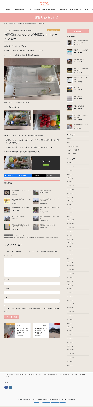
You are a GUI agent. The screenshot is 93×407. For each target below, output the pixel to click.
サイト (6, 297)
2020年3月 (70, 338)
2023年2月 (70, 212)
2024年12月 (70, 166)
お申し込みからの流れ (50, 374)
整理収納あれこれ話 (53, 30)
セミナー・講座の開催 (78, 374)
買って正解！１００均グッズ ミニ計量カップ (23, 331)
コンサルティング (64, 374)
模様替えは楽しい (79, 59)
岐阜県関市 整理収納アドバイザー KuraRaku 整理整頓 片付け (29, 237)
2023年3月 (70, 208)
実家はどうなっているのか (47, 225)
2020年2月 (70, 342)
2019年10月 (70, 353)
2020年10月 (70, 311)
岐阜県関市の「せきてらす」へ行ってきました (41, 331)
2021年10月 (70, 273)
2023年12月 (70, 185)
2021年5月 (70, 285)
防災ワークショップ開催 (81, 50)
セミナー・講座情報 (73, 150)
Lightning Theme (46, 402)
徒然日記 (69, 142)
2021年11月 (70, 269)
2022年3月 (70, 254)
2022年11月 (70, 224)
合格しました (78, 96)
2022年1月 (70, 262)
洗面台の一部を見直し (46, 190)
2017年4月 (70, 361)
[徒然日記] (54, 327)
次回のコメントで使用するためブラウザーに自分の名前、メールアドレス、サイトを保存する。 (31, 310)
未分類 (69, 138)
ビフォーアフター (72, 154)
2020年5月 (70, 330)
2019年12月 (70, 350)
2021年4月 (70, 288)
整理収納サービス (21, 374)
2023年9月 (70, 193)
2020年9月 (70, 315)
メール (7, 288)
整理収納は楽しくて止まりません (21, 207)
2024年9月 (70, 170)
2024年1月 (70, 181)
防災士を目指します (79, 106)
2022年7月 (70, 239)
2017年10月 (70, 357)
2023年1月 (70, 216)
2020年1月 (70, 346)
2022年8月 (70, 235)
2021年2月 (70, 296)
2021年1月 (70, 300)
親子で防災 (77, 87)
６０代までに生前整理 (35, 374)
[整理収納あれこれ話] (9, 327)
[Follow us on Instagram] (10, 387)
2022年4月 (70, 250)
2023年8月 (70, 197)
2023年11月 (70, 189)
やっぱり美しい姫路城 (18, 216)
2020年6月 (70, 327)
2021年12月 (70, 266)
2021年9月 (70, 277)
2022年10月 (70, 227)
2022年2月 (70, 258)
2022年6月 (70, 243)
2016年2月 (70, 365)
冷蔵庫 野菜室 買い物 (52, 237)
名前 (6, 279)
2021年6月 (70, 281)
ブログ (7, 376)
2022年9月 (70, 231)
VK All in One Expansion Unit (58, 402)
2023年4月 (70, 204)
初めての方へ (9, 374)
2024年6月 (70, 174)
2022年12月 (70, 220)
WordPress (36, 402)
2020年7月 (70, 323)
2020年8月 (70, 319)
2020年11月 (70, 308)
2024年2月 (70, 178)
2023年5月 (70, 201)
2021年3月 (70, 292)
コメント (8, 256)
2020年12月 (70, 304)
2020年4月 (70, 334)
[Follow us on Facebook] (6, 387)
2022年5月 (70, 246)
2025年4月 (70, 162)
